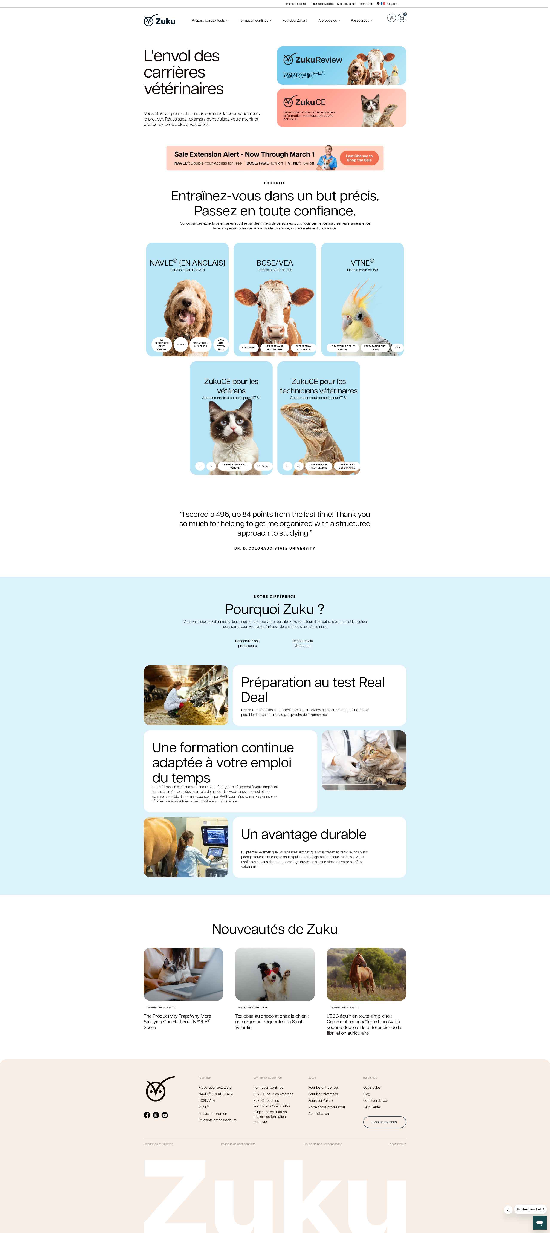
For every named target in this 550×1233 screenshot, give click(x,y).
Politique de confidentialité (238, 1144)
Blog (366, 1094)
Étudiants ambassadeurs (218, 1120)
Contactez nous (346, 3)
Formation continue (254, 20)
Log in (391, 18)
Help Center (372, 1107)
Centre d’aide (366, 3)
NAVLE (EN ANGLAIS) (216, 1094)
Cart (402, 15)
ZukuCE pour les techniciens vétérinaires (272, 1102)
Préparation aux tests (208, 20)
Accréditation (318, 1113)
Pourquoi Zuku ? (295, 20)
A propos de (327, 20)
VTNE (204, 1107)
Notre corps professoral (326, 1107)
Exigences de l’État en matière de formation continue (270, 1116)
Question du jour (375, 1100)
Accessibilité (398, 1144)
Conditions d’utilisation (158, 1144)
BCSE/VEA (207, 1100)
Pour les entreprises (297, 3)
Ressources (360, 20)
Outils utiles (371, 1087)
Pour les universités (323, 3)
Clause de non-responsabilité (322, 1144)
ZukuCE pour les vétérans (273, 1094)
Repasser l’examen (213, 1113)
